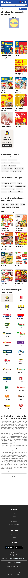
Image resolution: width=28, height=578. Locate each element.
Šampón (8, 207)
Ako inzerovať (14, 535)
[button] (23, 2)
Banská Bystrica (20, 186)
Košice (13, 183)
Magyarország (16, 558)
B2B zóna (14, 537)
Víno (7, 204)
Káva (3, 204)
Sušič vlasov (15, 207)
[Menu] (25, 2)
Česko (10, 558)
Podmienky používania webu (14, 569)
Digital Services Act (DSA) (14, 574)
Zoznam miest (14, 521)
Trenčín (12, 189)
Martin (4, 192)
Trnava (4, 189)
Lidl (4, 160)
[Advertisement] (14, 28)
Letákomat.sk (18, 562)
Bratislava (5, 183)
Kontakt (14, 516)
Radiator (22, 204)
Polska (22, 558)
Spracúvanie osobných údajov (14, 572)
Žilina (11, 186)
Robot (17, 204)
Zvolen (19, 192)
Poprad (19, 189)
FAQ (14, 513)
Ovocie (12, 204)
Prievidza (12, 192)
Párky (3, 207)
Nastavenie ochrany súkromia (13, 566)
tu (13, 447)
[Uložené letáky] (20, 2)
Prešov (4, 186)
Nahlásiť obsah (14, 519)
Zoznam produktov (14, 524)
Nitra (20, 183)
